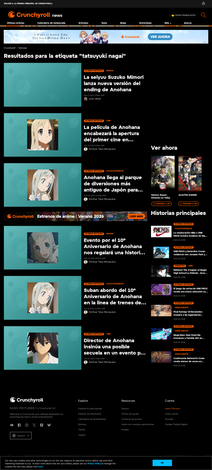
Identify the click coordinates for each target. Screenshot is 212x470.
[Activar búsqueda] (203, 15)
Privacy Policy (94, 464)
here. (40, 467)
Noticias (23, 48)
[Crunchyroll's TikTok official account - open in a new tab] (41, 425)
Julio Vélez (95, 99)
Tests (104, 23)
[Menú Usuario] (203, 4)
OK (162, 463)
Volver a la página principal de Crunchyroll (28, 3)
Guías (123, 23)
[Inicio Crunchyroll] (26, 402)
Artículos (83, 23)
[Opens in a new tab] (106, 37)
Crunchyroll (9, 48)
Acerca (188, 23)
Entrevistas (145, 23)
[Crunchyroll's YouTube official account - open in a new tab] (12, 425)
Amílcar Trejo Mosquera (102, 149)
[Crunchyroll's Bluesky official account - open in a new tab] (49, 425)
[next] (201, 175)
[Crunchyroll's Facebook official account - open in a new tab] (19, 425)
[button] (21, 435)
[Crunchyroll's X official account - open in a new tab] (34, 425)
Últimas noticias (15, 23)
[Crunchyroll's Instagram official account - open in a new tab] (26, 425)
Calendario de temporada (51, 23)
